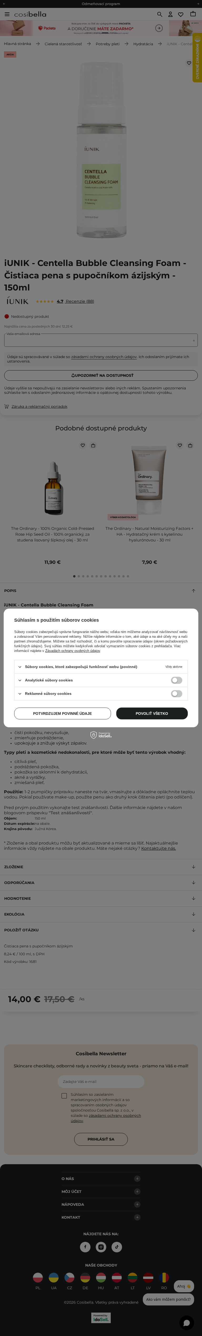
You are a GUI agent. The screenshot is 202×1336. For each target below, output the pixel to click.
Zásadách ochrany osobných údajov (72, 651)
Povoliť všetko (152, 713)
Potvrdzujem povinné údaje (62, 713)
